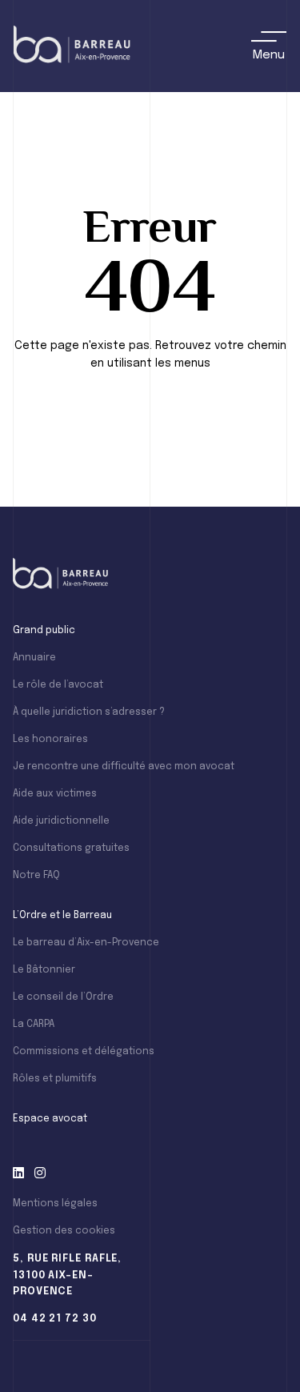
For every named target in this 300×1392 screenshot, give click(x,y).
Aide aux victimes (55, 794)
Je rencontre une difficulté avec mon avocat (123, 767)
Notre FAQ (36, 876)
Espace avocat (50, 1119)
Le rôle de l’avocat (58, 685)
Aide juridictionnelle (61, 821)
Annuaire (34, 658)
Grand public (44, 631)
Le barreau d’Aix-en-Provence (86, 943)
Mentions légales (55, 1204)
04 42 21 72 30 (55, 1319)
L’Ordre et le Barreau (62, 916)
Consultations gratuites (71, 848)
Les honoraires (50, 739)
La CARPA (33, 1024)
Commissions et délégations (83, 1052)
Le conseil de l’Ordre (63, 997)
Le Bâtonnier (44, 970)
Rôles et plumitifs (55, 1079)
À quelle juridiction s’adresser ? (89, 712)
